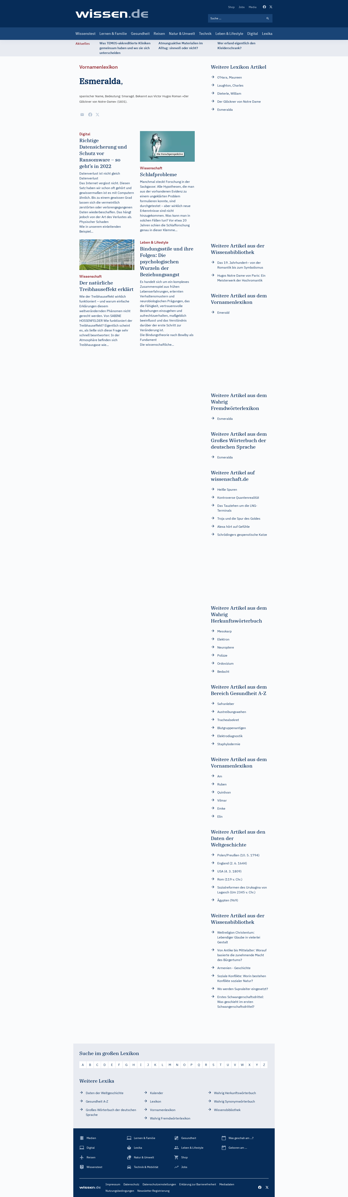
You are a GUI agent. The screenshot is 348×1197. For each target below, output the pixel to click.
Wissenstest (85, 33)
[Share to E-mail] (82, 115)
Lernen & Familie (113, 33)
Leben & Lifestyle (229, 33)
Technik (205, 33)
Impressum (113, 1184)
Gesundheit (140, 33)
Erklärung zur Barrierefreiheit (197, 1184)
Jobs (242, 7)
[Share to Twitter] (97, 115)
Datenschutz (131, 1184)
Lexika (267, 33)
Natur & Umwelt (182, 33)
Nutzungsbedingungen (120, 1191)
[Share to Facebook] (90, 115)
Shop (231, 7)
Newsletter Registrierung (153, 1191)
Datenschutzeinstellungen (159, 1184)
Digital (252, 33)
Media (252, 7)
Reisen (159, 33)
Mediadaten (226, 1184)
